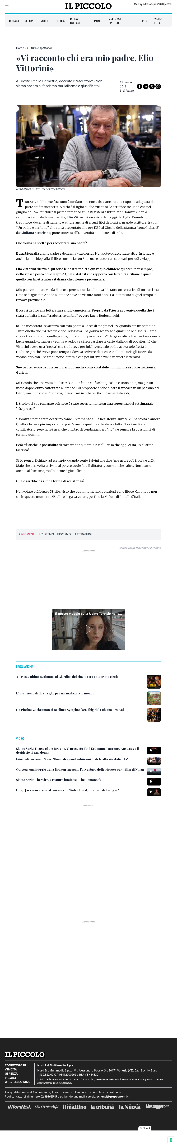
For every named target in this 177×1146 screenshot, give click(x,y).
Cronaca (13, 21)
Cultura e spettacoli (116, 21)
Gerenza (11, 1073)
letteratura (83, 534)
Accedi (168, 4)
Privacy (10, 1078)
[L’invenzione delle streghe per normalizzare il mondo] (154, 698)
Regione (30, 21)
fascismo (64, 534)
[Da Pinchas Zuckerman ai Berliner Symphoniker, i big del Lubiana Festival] (154, 715)
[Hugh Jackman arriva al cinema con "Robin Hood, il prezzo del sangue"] (154, 792)
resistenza (46, 534)
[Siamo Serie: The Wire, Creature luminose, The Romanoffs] (154, 782)
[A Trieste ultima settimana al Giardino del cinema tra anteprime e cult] (154, 682)
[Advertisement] (88, 34)
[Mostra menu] (7, 5)
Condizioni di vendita (15, 1067)
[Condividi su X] (152, 86)
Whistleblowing (17, 1082)
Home (20, 48)
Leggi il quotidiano (143, 4)
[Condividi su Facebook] (139, 86)
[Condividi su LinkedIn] (145, 86)
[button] (88, 629)
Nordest (46, 21)
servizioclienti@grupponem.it (108, 1096)
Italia (61, 21)
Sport (145, 21)
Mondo (98, 21)
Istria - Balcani (75, 21)
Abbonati (159, 4)
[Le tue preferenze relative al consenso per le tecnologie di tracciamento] (171, 1140)
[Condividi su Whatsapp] (158, 86)
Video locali (158, 21)
